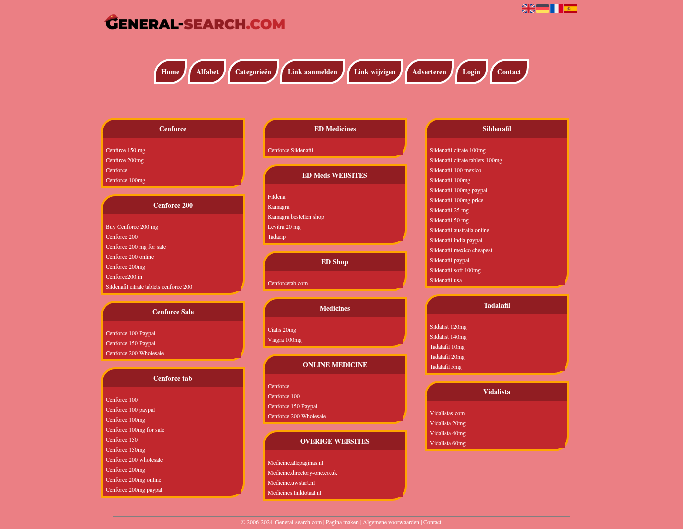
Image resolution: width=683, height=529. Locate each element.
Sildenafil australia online (460, 230)
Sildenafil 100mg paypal (459, 190)
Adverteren (429, 71)
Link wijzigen (375, 71)
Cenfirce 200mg (125, 160)
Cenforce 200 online (130, 256)
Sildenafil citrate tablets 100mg (466, 160)
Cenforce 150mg (126, 449)
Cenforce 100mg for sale (135, 429)
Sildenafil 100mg (450, 180)
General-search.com (298, 522)
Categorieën (254, 71)
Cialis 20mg (282, 329)
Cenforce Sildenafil (291, 150)
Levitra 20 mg (284, 226)
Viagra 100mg (285, 339)
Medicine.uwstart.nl (291, 482)
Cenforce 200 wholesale (134, 459)
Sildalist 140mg (448, 336)
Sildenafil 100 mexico (456, 170)
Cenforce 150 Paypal (131, 343)
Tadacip (277, 236)
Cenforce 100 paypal (130, 409)
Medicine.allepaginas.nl (296, 462)
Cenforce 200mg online (134, 479)
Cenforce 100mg (126, 180)
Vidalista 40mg (448, 433)
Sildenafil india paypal (456, 240)
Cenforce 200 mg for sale (136, 246)
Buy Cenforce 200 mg (132, 226)
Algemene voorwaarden (391, 522)
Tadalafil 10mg (447, 346)
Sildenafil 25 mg (449, 210)
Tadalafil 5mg (446, 366)
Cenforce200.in (124, 276)
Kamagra (279, 206)
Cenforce (117, 170)
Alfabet (207, 71)
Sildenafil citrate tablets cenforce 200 (149, 286)
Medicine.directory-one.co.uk (303, 472)
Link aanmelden (313, 71)
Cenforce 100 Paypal (131, 333)
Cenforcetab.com (288, 283)
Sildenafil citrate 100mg (458, 150)
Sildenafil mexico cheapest (461, 250)
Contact (510, 71)
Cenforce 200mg (126, 266)
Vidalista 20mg (448, 423)
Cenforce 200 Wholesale (135, 353)
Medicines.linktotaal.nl (295, 492)
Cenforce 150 (122, 439)
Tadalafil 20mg (447, 356)
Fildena (277, 196)
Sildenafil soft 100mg (455, 270)
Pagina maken (342, 522)
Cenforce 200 (122, 236)
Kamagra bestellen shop (296, 216)
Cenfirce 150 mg (126, 150)
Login (471, 71)
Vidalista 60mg (448, 443)
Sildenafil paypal (450, 260)
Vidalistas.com (447, 413)
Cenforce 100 (122, 399)
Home (171, 71)
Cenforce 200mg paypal (134, 489)
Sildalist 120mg (448, 326)
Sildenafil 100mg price (457, 200)
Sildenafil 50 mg (449, 220)
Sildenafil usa (446, 280)
